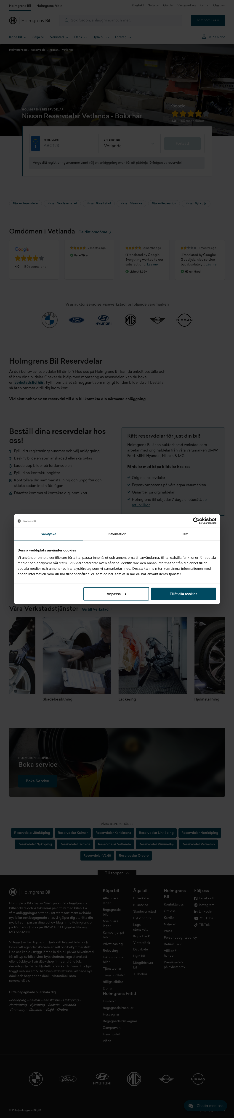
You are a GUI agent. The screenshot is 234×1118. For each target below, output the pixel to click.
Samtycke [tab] (48, 534)
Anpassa (114, 594)
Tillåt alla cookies (183, 594)
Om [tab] (185, 534)
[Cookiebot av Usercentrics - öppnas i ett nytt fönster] (196, 520)
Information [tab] (117, 534)
